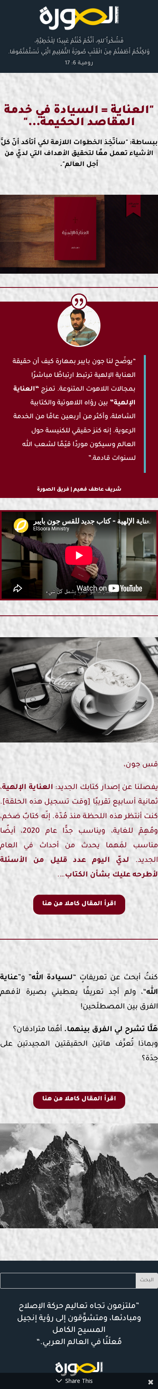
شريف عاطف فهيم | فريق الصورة (79, 490)
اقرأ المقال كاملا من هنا (79, 904)
